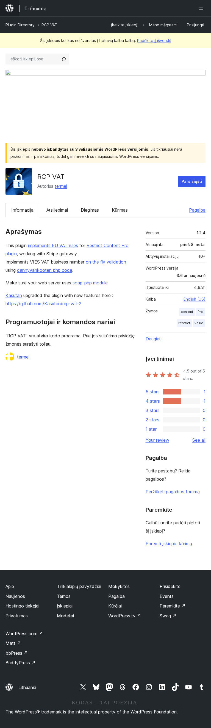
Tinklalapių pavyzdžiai (79, 586)
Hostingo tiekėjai (22, 606)
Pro (200, 312)
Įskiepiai (65, 606)
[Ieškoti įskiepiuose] (63, 59)
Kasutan (13, 295)
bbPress (16, 653)
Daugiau (154, 338)
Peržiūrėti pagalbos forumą (173, 491)
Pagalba (197, 210)
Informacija (22, 210)
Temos (64, 596)
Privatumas (16, 615)
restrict (184, 323)
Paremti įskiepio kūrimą (169, 543)
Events (167, 596)
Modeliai (65, 615)
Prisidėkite (170, 586)
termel (61, 186)
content (187, 312)
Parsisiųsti (192, 181)
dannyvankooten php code (44, 270)
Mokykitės (119, 586)
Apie (9, 586)
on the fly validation (106, 262)
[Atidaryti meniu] (202, 8)
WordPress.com (24, 633)
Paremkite (172, 606)
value (199, 323)
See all (199, 440)
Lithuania (27, 687)
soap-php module (90, 282)
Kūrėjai (115, 606)
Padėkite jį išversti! (154, 40)
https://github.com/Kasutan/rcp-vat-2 (43, 303)
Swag (168, 615)
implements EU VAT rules (53, 245)
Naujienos (15, 596)
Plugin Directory (20, 25)
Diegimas (90, 210)
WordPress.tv (124, 615)
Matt (13, 643)
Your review (157, 440)
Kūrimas (120, 210)
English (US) (195, 299)
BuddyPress (20, 662)
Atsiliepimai (57, 210)
